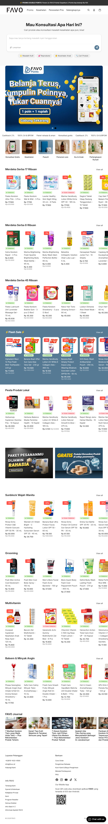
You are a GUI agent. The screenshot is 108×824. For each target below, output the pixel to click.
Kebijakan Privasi (11, 793)
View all (99, 169)
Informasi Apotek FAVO (14, 810)
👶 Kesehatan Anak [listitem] (63, 56)
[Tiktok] (70, 779)
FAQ (56, 775)
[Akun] (94, 10)
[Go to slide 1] (52, 128)
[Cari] (88, 10)
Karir (7, 796)
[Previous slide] (11, 98)
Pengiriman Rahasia (62, 764)
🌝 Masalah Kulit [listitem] (26, 56)
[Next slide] (97, 98)
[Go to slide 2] (55, 128)
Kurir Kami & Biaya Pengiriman (66, 768)
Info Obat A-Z (10, 807)
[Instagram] (61, 779)
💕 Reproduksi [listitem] (44, 56)
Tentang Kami (10, 786)
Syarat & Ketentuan (12, 789)
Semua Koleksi (10, 803)
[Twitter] (75, 779)
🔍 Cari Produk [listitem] (82, 56)
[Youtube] (66, 779)
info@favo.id (10, 764)
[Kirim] (96, 47)
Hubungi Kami (10, 768)
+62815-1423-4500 (12, 761)
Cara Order (59, 761)
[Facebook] (56, 779)
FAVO (13, 818)
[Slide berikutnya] (100, 195)
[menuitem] (73, 10)
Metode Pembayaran (63, 771)
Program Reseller (11, 800)
